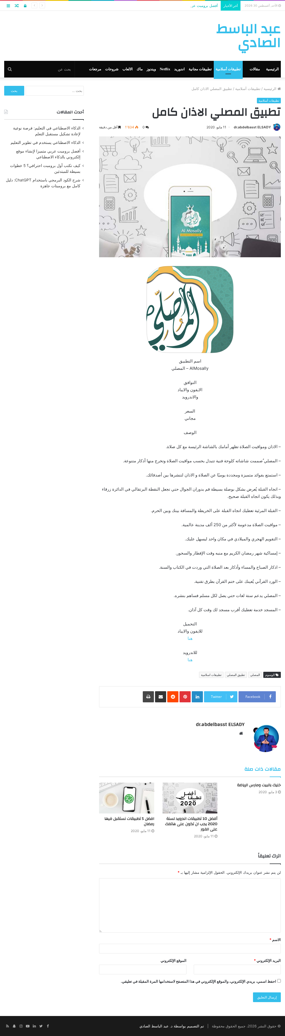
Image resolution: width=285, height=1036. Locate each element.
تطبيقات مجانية (200, 69)
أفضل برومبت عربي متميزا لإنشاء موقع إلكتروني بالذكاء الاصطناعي (166, 5)
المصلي (255, 675)
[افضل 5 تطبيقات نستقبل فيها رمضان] (126, 798)
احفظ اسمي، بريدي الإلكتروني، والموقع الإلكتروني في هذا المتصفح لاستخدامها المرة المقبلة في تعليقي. (198, 981)
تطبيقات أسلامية (228, 69)
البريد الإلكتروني (267, 960)
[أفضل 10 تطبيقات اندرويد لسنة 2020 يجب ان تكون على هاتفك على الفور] (190, 798)
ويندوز (151, 69)
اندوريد (179, 69)
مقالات (255, 69)
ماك (140, 69)
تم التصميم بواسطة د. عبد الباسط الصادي (171, 1026)
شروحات (112, 69)
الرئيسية (272, 69)
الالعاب (127, 69)
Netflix (165, 69)
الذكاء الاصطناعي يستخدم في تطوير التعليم (45, 142)
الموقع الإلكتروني (173, 960)
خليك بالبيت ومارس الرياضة (259, 785)
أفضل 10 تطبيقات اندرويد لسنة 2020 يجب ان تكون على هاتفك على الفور (191, 824)
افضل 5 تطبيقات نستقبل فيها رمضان (129, 821)
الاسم (275, 939)
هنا (190, 638)
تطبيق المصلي (236, 675)
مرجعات (95, 69)
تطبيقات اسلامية (211, 675)
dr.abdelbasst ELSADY (252, 127)
